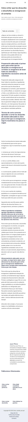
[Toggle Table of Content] (16, 31)
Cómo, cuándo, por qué (11, 2)
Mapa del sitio (14, 413)
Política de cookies (14, 416)
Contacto (14, 418)
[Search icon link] (21, 2)
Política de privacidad (14, 414)
